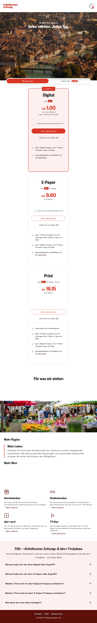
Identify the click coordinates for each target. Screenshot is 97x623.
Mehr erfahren (12, 507)
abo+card (42, 157)
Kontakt (38, 614)
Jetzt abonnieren (59, 533)
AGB (46, 614)
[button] (48, 439)
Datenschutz (57, 614)
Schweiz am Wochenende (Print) (50, 123)
